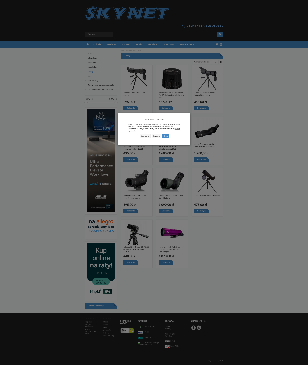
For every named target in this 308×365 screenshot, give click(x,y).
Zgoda (166, 136)
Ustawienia (145, 136)
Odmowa (156, 136)
